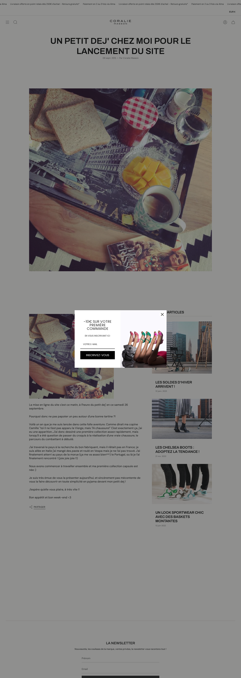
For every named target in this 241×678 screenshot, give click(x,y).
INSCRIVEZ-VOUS (97, 355)
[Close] (162, 314)
